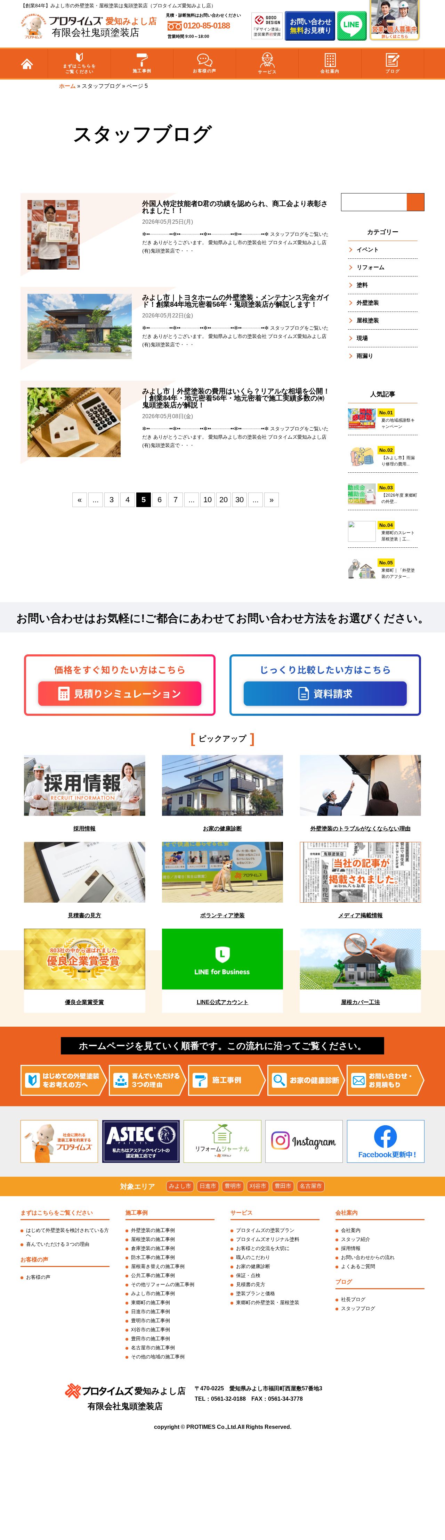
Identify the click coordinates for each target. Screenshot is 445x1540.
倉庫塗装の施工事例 (153, 1248)
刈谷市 (258, 1186)
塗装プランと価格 (255, 1293)
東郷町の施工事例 (150, 1302)
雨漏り (365, 356)
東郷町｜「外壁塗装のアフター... (398, 573)
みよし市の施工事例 (153, 1293)
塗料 (362, 285)
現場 (362, 338)
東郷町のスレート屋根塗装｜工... (398, 535)
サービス (267, 71)
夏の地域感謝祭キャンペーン (398, 423)
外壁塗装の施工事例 (153, 1230)
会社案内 (330, 71)
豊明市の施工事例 (150, 1320)
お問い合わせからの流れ (368, 1257)
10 (207, 499)
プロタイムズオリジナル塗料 (267, 1239)
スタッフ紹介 (355, 1239)
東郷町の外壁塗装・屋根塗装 (267, 1302)
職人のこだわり (253, 1257)
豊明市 (233, 1186)
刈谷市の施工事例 (150, 1329)
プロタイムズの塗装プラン (265, 1230)
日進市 (208, 1186)
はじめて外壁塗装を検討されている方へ (67, 1232)
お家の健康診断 (253, 1266)
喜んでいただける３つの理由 (57, 1244)
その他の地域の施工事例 (158, 1356)
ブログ (393, 71)
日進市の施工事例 (150, 1311)
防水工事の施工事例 (153, 1257)
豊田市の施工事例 (150, 1338)
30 (239, 499)
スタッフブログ (101, 86)
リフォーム (371, 267)
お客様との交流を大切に (263, 1248)
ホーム (67, 86)
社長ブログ (353, 1299)
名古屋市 (311, 1186)
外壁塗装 (368, 303)
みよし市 (180, 1186)
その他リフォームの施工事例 (162, 1284)
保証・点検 (248, 1275)
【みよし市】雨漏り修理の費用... (398, 460)
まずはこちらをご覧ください (79, 69)
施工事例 (142, 70)
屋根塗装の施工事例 (153, 1239)
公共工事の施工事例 (153, 1275)
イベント (368, 249)
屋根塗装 (368, 320)
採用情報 (351, 1248)
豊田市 (283, 1186)
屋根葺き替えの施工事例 (158, 1266)
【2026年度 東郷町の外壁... (399, 498)
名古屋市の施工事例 (153, 1347)
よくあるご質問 (358, 1266)
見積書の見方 (250, 1284)
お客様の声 (205, 70)
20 (223, 499)
